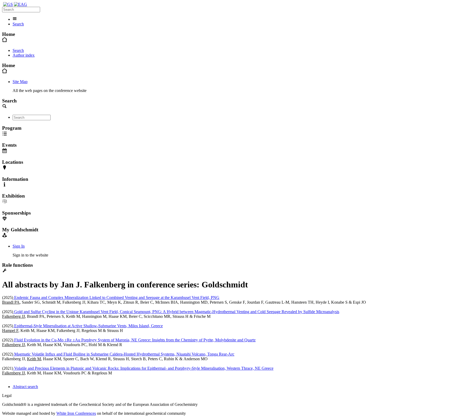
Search (18, 24)
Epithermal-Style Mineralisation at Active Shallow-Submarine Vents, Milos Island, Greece (88, 326)
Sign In (19, 246)
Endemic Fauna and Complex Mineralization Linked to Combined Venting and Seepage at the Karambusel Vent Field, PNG (116, 297)
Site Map (20, 81)
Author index (24, 55)
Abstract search (25, 386)
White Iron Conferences (76, 413)
